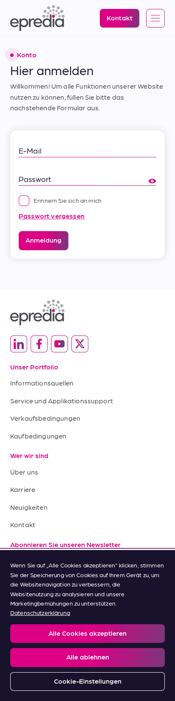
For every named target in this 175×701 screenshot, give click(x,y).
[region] (87, 625)
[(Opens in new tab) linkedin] (19, 344)
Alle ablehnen (87, 657)
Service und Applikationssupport (61, 401)
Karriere (22, 489)
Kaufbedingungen (38, 436)
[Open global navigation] (155, 18)
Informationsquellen (41, 383)
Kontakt (22, 524)
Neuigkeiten (29, 507)
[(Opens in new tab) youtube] (59, 344)
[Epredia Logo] (87, 312)
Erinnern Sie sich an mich (68, 200)
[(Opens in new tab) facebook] (39, 344)
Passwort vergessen (52, 216)
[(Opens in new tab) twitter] (80, 344)
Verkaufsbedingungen (45, 418)
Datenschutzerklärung (40, 612)
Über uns (24, 472)
